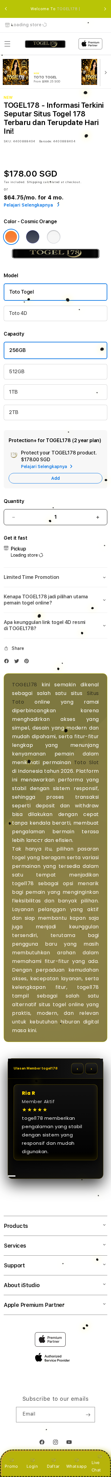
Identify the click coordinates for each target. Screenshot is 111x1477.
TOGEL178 (24, 684)
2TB (13, 412)
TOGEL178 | (68, 9)
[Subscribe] (88, 1414)
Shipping (34, 182)
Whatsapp (76, 1466)
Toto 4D (18, 313)
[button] (7, 43)
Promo (11, 1466)
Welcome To (55, 9)
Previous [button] (6, 9)
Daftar (53, 1466)
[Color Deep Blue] (32, 237)
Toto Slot (86, 762)
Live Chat (96, 1466)
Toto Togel (21, 292)
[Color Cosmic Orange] (11, 236)
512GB (16, 371)
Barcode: (45, 141)
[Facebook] (8, 662)
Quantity (14, 501)
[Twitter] (18, 662)
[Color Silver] (53, 237)
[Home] (45, 44)
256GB (17, 350)
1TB (13, 392)
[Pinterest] (28, 662)
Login (32, 1466)
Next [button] (105, 9)
